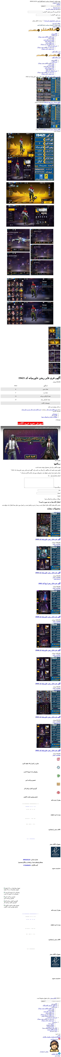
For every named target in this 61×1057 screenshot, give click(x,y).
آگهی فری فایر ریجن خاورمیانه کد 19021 (47, 750)
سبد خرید (30, 811)
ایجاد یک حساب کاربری (52, 9)
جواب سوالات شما (30, 820)
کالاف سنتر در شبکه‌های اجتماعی (30, 841)
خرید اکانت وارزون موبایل (47, 44)
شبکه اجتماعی (50, 1026)
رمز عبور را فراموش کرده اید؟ (52, 20)
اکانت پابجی (51, 38)
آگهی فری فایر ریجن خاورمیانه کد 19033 (47, 717)
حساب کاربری (30, 826)
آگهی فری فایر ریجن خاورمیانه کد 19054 (47, 573)
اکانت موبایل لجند (49, 41)
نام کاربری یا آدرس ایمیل (51, 12)
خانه (59, 76)
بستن (59, 1035)
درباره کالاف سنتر (30, 835)
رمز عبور (55, 14)
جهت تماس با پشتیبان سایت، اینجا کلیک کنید (49, 1)
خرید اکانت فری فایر (52, 76)
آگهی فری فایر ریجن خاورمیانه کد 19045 (47, 683)
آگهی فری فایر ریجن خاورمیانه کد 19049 (47, 617)
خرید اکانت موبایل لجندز (30, 880)
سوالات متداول (50, 1025)
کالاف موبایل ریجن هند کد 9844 (52, 102)
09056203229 (26, 859)
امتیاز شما (57, 475)
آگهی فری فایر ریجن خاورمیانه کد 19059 (47, 539)
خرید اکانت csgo (50, 43)
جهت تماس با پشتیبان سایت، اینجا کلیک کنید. (48, 25)
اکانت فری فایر (49, 40)
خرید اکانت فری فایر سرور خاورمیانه (31, 409)
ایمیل (59, 493)
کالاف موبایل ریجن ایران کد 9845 (51, 129)
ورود (59, 17)
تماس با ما (51, 1023)
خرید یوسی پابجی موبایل (47, 49)
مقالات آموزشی (56, 23)
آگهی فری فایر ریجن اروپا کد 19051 (49, 583)
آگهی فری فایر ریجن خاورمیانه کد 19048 (47, 650)
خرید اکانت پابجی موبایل (30, 882)
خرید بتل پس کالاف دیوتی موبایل (30, 871)
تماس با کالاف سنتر (30, 832)
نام (59, 490)
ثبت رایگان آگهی (56, 51)
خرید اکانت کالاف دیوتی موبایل (46, 37)
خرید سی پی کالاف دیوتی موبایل (45, 47)
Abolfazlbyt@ (27, 865)
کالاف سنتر (53, 998)
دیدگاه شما (57, 487)
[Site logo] (50, 31)
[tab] (29, 414)
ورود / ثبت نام (53, 1031)
